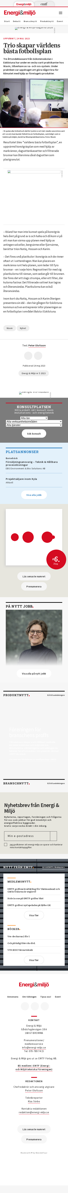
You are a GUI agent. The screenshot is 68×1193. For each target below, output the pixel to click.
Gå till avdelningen (56, 695)
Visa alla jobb (33, 495)
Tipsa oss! (45, 996)
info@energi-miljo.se (34, 1047)
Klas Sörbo (34, 1101)
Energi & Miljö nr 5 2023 (34, 373)
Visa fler (34, 915)
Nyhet (23, 328)
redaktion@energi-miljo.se (34, 1112)
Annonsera (12, 996)
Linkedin (35, 1006)
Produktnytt (47, 21)
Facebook (25, 1006)
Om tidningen (29, 996)
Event (60, 21)
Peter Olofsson (34, 1090)
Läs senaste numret (34, 576)
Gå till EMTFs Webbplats (53, 867)
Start (7, 21)
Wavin (10, 328)
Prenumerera (33, 586)
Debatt (17, 21)
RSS (45, 1006)
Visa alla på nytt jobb (34, 673)
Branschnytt (30, 21)
